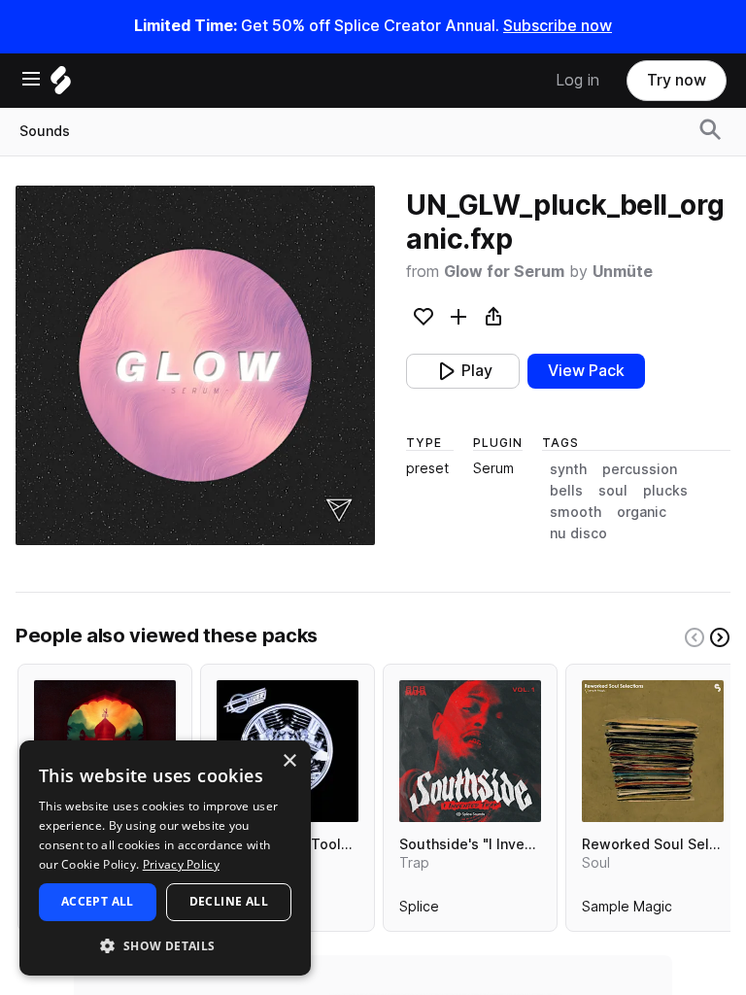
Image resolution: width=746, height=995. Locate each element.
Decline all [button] (228, 901)
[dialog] (165, 858)
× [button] (289, 761)
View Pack (586, 370)
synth (568, 469)
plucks (665, 490)
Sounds (44, 131)
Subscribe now (557, 26)
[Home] (61, 85)
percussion (639, 469)
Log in (577, 80)
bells (566, 490)
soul (612, 490)
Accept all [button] (97, 901)
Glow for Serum (504, 271)
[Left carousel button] (694, 637)
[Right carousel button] (719, 637)
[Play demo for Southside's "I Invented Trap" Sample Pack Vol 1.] (470, 751)
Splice (419, 910)
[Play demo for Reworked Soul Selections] (653, 751)
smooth (575, 512)
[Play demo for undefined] (195, 365)
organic (641, 512)
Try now (676, 80)
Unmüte (623, 271)
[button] (165, 945)
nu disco (578, 533)
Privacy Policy (181, 864)
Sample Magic (627, 910)
